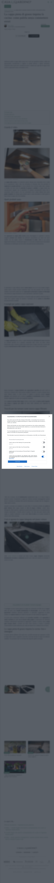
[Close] (50, 416)
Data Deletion (19, 466)
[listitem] (27, 439)
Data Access (27, 466)
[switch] (43, 442)
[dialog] (27, 441)
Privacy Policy (34, 466)
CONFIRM (17, 461)
